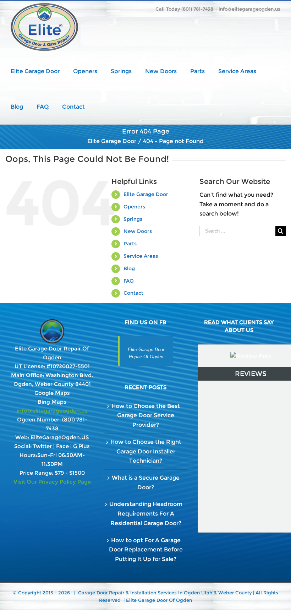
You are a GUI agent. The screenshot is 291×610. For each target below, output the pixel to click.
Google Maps (52, 393)
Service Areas (140, 256)
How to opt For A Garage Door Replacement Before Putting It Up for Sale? (146, 549)
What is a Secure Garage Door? (146, 482)
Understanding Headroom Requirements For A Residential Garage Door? (145, 513)
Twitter (42, 446)
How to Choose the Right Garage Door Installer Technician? (145, 451)
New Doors (137, 231)
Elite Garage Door (145, 194)
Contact (133, 293)
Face (62, 446)
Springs (132, 219)
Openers (134, 206)
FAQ (128, 281)
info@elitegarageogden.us (249, 9)
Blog (129, 268)
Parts (130, 243)
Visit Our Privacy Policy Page (52, 481)
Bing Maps (52, 401)
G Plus (81, 446)
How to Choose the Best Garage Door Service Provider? (145, 415)
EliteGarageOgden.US (60, 437)
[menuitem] (42, 70)
